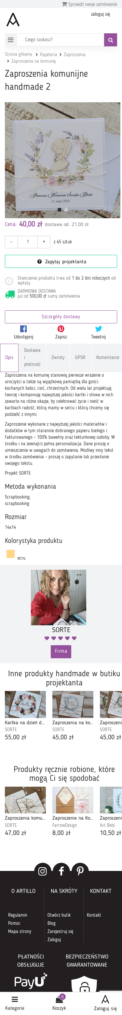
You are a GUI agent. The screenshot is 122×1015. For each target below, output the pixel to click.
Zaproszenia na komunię (33, 61)
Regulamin (17, 915)
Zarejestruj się (60, 931)
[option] (25, 717)
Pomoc (14, 923)
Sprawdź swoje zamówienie (92, 4)
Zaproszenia (75, 55)
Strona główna (18, 54)
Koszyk (59, 1008)
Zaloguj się (105, 1008)
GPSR (80, 357)
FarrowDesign (64, 825)
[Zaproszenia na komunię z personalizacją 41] (72, 704)
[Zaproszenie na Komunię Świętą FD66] (72, 800)
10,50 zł (110, 833)
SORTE (11, 730)
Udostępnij (23, 337)
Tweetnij (98, 337)
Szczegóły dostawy (61, 317)
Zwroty (57, 357)
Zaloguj (54, 940)
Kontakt (94, 915)
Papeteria (48, 55)
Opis (9, 357)
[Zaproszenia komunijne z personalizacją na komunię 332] (25, 800)
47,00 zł (15, 833)
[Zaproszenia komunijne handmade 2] (62, 160)
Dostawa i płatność (32, 357)
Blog (51, 923)
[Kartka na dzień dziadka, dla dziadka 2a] (25, 704)
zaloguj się (100, 14)
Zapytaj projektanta (64, 262)
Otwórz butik (59, 915)
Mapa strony (19, 931)
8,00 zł (61, 833)
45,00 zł (63, 737)
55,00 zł (15, 737)
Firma (61, 651)
